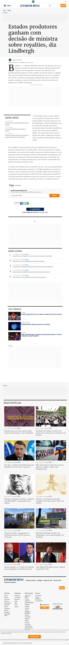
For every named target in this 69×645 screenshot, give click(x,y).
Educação (6, 612)
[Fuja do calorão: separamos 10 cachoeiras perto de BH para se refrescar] (19, 518)
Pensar (27, 620)
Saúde (5, 606)
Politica (9, 10)
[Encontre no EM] (50, 5)
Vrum (16, 605)
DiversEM (6, 605)
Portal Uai (17, 595)
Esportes (27, 618)
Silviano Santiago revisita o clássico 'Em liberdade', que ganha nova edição (19, 501)
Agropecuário (28, 626)
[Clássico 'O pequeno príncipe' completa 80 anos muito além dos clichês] (51, 484)
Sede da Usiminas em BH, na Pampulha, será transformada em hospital (50, 535)
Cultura (6, 610)
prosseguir (34, 637)
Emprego (27, 604)
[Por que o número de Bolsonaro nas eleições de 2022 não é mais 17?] (19, 450)
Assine (63, 5)
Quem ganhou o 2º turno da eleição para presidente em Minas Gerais (19, 568)
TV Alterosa (18, 597)
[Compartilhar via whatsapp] (27, 203)
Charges (27, 606)
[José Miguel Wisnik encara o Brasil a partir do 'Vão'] (51, 552)
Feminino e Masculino (27, 612)
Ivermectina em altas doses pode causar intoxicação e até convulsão (18, 432)
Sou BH (16, 606)
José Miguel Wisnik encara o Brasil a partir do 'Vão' (50, 568)
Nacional (6, 601)
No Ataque (27, 624)
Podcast (27, 622)
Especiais (27, 601)
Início (4, 10)
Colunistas (7, 608)
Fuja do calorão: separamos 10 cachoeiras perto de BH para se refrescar (17, 535)
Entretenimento (29, 628)
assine (46, 212)
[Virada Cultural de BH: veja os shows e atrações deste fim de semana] (14, 316)
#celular (18, 185)
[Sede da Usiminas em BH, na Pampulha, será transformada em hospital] (51, 518)
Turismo (27, 608)
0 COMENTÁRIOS (35, 209)
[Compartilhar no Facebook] (21, 203)
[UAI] (33, 1)
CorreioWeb (38, 595)
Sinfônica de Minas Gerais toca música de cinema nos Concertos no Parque (51, 433)
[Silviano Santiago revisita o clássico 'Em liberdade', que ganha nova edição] (19, 484)
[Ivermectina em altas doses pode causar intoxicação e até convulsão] (19, 416)
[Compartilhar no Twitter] (24, 203)
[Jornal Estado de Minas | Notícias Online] (30, 6)
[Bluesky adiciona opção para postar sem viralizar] (14, 326)
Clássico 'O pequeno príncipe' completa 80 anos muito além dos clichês (50, 501)
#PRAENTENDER (29, 602)
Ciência (27, 610)
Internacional (7, 603)
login (40, 212)
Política (6, 597)
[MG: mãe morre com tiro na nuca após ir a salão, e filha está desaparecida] (51, 450)
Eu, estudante (38, 601)
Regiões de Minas (27, 596)
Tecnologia (27, 617)
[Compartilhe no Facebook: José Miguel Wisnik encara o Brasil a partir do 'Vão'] (49, 564)
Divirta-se (27, 629)
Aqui (16, 603)
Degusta (27, 615)
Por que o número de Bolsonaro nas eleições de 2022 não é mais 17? (19, 466)
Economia (6, 599)
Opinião (27, 599)
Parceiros (17, 599)
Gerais (6, 595)
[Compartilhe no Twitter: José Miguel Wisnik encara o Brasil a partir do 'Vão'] (51, 564)
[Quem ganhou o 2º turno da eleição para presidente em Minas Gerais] (19, 552)
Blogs (16, 601)
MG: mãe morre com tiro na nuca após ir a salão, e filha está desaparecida (50, 467)
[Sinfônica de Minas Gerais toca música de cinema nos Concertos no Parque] (51, 416)
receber (54, 195)
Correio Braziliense (38, 598)
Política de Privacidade (6, 633)
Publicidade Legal (7, 614)
